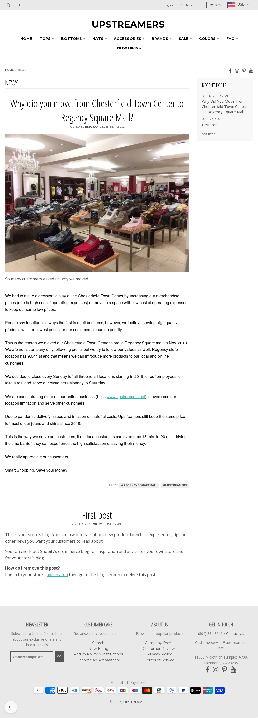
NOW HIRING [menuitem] (129, 48)
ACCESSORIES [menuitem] (127, 38)
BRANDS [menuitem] (160, 38)
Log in (168, 5)
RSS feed (208, 134)
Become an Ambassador (98, 660)
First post (97, 515)
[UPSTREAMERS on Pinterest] (244, 70)
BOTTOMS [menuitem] (71, 38)
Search (98, 643)
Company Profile (160, 643)
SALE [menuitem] (183, 38)
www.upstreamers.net (126, 396)
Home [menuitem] (26, 38)
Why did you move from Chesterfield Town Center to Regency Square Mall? (97, 110)
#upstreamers (175, 485)
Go (59, 656)
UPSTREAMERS (128, 24)
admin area (57, 574)
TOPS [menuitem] (45, 38)
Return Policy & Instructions (98, 654)
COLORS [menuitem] (207, 38)
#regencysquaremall (139, 485)
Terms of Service (159, 660)
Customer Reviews (159, 648)
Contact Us (235, 633)
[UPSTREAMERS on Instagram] (237, 70)
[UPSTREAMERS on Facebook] (230, 70)
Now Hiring (98, 648)
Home (9, 70)
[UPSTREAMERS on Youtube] (251, 70)
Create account (190, 5)
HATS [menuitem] (97, 38)
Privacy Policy (159, 654)
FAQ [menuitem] (230, 38)
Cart (219, 5)
